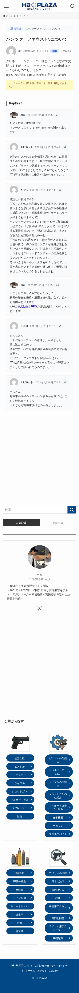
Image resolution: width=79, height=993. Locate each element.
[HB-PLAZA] (39, 6)
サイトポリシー (59, 965)
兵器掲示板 (14, 28)
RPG (34, 306)
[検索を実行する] (71, 510)
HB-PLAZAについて (22, 965)
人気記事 (53, 970)
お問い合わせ (42, 965)
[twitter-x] (39, 608)
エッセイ (42, 970)
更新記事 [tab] (57, 523)
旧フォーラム (28, 970)
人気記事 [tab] (21, 523)
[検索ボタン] (72, 6)
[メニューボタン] (6, 6)
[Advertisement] (39, 461)
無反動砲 (22, 306)
